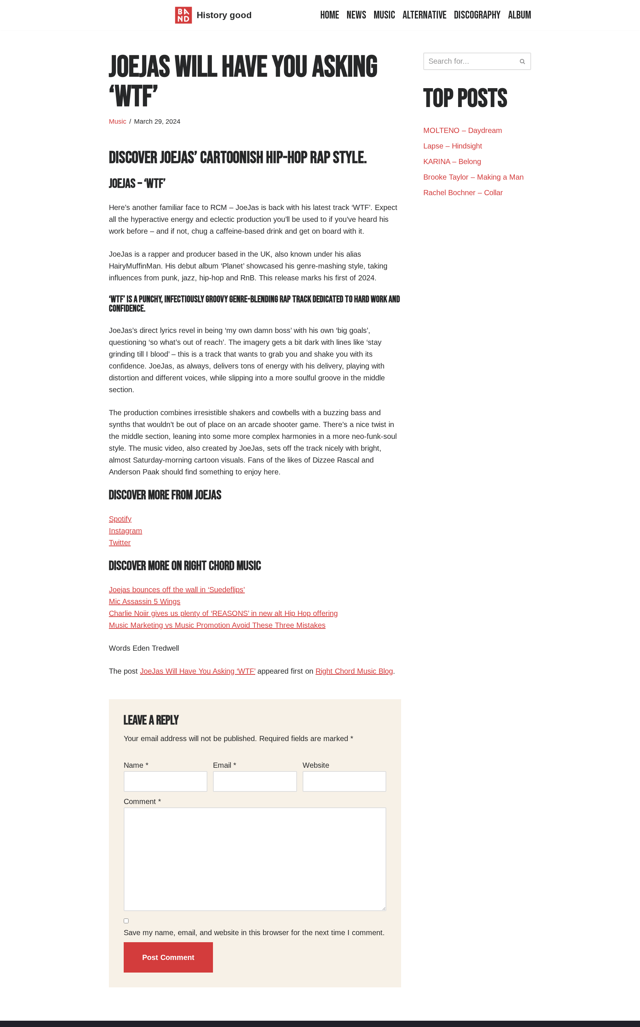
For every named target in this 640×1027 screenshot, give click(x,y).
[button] (522, 61)
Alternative (425, 15)
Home (329, 15)
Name (136, 765)
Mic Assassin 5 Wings (144, 601)
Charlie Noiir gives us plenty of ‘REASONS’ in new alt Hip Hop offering (223, 613)
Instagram (125, 531)
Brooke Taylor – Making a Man (473, 177)
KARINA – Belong (452, 161)
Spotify (120, 519)
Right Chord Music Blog (354, 671)
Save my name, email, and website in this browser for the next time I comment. (254, 932)
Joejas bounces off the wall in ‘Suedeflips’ (177, 590)
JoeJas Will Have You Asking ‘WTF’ (197, 671)
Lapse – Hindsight (452, 146)
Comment (142, 801)
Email (224, 765)
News (356, 15)
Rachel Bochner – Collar (463, 193)
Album (519, 15)
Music (384, 15)
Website (316, 765)
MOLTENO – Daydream (462, 130)
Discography (477, 15)
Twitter (120, 542)
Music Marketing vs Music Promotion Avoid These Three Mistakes (217, 625)
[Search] (522, 61)
